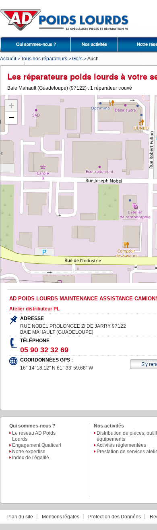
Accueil (8, 59)
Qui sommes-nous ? (36, 44)
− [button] (11, 118)
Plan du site (20, 517)
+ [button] (11, 106)
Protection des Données (114, 517)
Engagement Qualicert (36, 445)
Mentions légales (60, 517)
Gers (77, 59)
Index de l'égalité (30, 457)
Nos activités (94, 44)
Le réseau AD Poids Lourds (34, 436)
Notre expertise (28, 451)
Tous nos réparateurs (44, 59)
